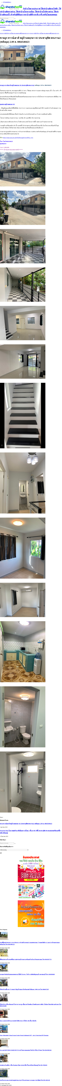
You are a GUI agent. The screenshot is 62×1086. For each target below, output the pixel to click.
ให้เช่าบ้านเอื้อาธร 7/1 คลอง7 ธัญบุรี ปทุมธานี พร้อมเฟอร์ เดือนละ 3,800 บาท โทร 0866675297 (24, 989)
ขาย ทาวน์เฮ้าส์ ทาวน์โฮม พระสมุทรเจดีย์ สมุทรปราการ (14, 33)
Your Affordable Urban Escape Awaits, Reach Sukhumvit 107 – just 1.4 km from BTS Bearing (24, 1035)
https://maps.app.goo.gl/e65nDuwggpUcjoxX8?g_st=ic (18, 137)
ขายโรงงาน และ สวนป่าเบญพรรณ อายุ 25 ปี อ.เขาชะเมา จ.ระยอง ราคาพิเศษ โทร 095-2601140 (25, 1080)
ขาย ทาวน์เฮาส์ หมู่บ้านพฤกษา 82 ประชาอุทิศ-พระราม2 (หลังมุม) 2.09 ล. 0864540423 (26, 823)
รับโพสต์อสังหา (7, 2)
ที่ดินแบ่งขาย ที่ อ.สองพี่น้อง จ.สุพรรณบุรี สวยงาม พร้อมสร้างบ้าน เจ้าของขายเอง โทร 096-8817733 (25, 959)
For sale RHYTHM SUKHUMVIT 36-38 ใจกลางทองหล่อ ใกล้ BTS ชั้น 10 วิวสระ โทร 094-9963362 (25, 1050)
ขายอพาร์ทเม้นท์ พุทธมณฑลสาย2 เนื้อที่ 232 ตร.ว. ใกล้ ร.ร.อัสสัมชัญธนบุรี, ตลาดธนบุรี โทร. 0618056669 (27, 974)
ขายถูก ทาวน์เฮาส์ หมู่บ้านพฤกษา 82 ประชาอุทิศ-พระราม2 (17, 85)
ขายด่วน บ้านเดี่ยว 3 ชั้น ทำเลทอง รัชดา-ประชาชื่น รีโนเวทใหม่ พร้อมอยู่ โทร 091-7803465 (23, 1065)
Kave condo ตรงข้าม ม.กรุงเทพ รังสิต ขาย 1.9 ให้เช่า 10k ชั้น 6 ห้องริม (18, 1020)
